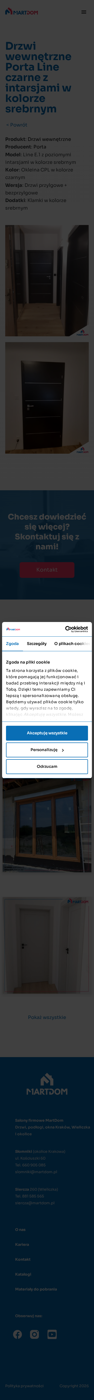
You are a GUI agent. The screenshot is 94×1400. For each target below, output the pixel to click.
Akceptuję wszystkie (47, 732)
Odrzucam (47, 766)
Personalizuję (44, 749)
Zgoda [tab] (12, 643)
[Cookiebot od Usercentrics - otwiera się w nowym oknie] (66, 629)
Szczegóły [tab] (37, 643)
